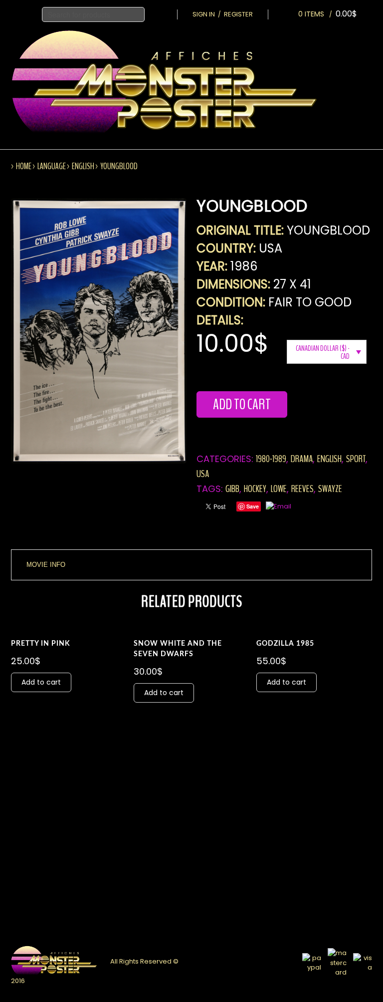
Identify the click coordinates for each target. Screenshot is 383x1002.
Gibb (232, 489)
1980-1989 (271, 459)
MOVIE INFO (45, 564)
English (83, 166)
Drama (302, 459)
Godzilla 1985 (285, 643)
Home (23, 166)
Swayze (330, 489)
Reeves (302, 489)
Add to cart (242, 404)
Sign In (203, 14)
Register (238, 14)
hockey (255, 489)
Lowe (279, 489)
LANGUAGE (51, 166)
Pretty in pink (40, 643)
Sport (356, 459)
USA (202, 474)
